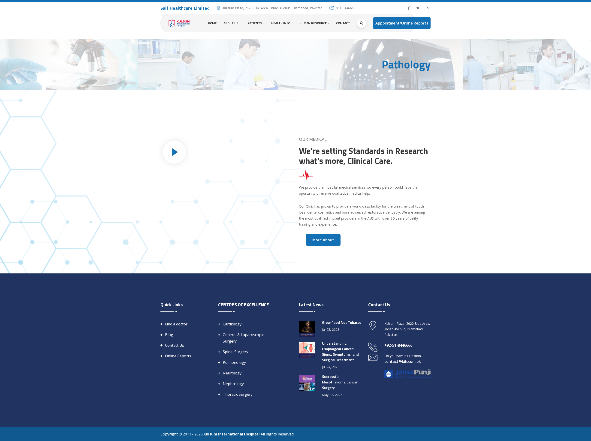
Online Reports (178, 355)
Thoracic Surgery (238, 394)
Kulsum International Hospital (232, 434)
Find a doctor (176, 324)
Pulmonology (234, 362)
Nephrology (233, 383)
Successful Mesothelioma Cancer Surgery (340, 382)
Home (212, 23)
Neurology (232, 373)
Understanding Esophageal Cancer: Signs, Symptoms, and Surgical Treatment (340, 351)
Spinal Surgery (235, 351)
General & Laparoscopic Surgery (243, 338)
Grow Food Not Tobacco (341, 322)
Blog (169, 334)
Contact (343, 23)
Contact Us (174, 345)
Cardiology (232, 324)
